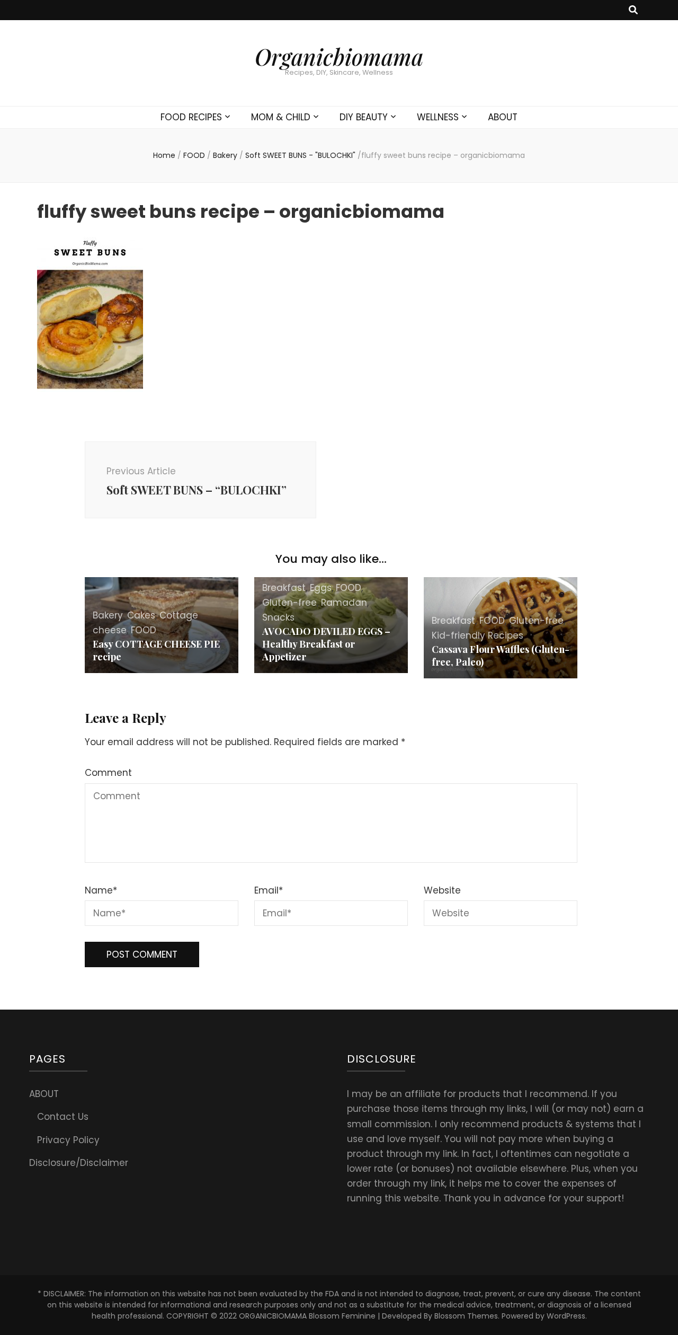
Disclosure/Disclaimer (78, 1162)
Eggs (321, 587)
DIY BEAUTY (364, 117)
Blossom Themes (466, 1316)
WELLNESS (438, 117)
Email (268, 890)
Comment (108, 772)
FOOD (194, 155)
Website (442, 890)
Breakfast (284, 587)
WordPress (566, 1316)
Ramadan (344, 602)
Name (101, 890)
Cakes (141, 615)
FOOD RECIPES (191, 117)
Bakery (225, 155)
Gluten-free (289, 602)
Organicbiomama (339, 57)
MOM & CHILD (280, 117)
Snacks (278, 617)
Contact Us (62, 1116)
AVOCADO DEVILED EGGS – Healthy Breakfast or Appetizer (326, 644)
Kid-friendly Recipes (477, 635)
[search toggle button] (633, 10)
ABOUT (503, 117)
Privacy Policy (68, 1140)
